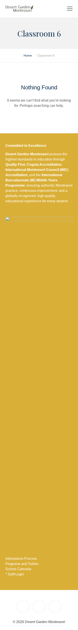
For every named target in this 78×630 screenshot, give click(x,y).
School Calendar (18, 569)
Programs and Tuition (21, 564)
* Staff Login (14, 574)
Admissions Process (21, 558)
